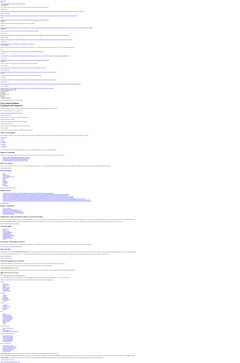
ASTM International (7, 330)
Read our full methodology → (6, 256)
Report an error (6, 321)
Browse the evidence (14, 223)
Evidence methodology (7, 316)
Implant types (5, 298)
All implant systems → (5, 203)
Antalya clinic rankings (7, 350)
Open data (5, 300)
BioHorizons (5, 177)
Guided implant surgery (7, 234)
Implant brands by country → (6, 168)
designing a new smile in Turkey (9, 347)
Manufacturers (6, 285)
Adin (4, 173)
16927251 (56, 251)
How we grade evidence (5, 223)
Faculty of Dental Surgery (8, 340)
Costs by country (6, 306)
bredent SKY (5, 182)
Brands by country (6, 287)
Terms (4, 323)
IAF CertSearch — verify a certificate (10, 331)
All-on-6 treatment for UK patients (10, 346)
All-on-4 (4, 230)
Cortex (4, 184)
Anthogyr (5, 174)
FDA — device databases (8, 328)
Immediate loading (6, 233)
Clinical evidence (6, 299)
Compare (2, 21)
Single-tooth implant (7, 236)
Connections (5, 297)
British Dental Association (8, 336)
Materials (5, 295)
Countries (5, 307)
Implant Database (4, 5)
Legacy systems (6, 288)
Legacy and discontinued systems (15, 246)
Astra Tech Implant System (8, 176)
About (4, 313)
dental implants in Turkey (8, 345)
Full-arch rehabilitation (7, 232)
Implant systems (6, 284)
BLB (4, 178)
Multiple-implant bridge (7, 237)
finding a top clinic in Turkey (8, 349)
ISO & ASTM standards (8, 318)
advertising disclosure (130, 355)
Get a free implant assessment (6, 267)
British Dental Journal (7, 341)
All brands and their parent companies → (8, 187)
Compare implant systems (17, 113)
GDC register (132, 251)
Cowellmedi (5, 185)
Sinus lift (4, 239)
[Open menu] (15, 90)
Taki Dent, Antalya (6, 351)
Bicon (4, 180)
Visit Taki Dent (16, 267)
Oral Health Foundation (7, 339)
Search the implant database (5, 110)
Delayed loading (6, 231)
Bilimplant (5, 181)
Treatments (3, 28)
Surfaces (4, 296)
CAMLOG (5, 183)
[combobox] (17, 111)
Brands (4, 286)
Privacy (4, 322)
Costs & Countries (4, 45)
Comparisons (5, 289)
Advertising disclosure (7, 319)
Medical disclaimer (6, 320)
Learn (2, 73)
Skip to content (3, 1)
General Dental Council (7, 335)
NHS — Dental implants (8, 338)
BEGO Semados (6, 175)
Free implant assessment (9, 89)
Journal (4, 309)
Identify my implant (4, 246)
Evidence (3, 61)
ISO (4, 329)
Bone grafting (5, 228)
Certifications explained (7, 317)
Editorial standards (6, 314)
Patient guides (5, 308)
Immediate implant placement (9, 235)
